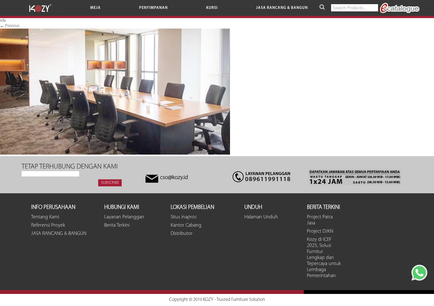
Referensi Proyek (48, 225)
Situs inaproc (184, 217)
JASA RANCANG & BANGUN (282, 8)
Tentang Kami (45, 217)
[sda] (115, 153)
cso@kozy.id (174, 178)
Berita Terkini (117, 225)
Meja (95, 8)
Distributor (182, 233)
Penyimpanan (153, 8)
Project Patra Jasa (320, 220)
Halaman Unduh (261, 217)
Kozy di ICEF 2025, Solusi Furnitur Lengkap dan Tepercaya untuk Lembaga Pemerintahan (324, 257)
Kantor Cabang (186, 225)
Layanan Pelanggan (124, 217)
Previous (9, 26)
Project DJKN (320, 231)
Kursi (212, 8)
